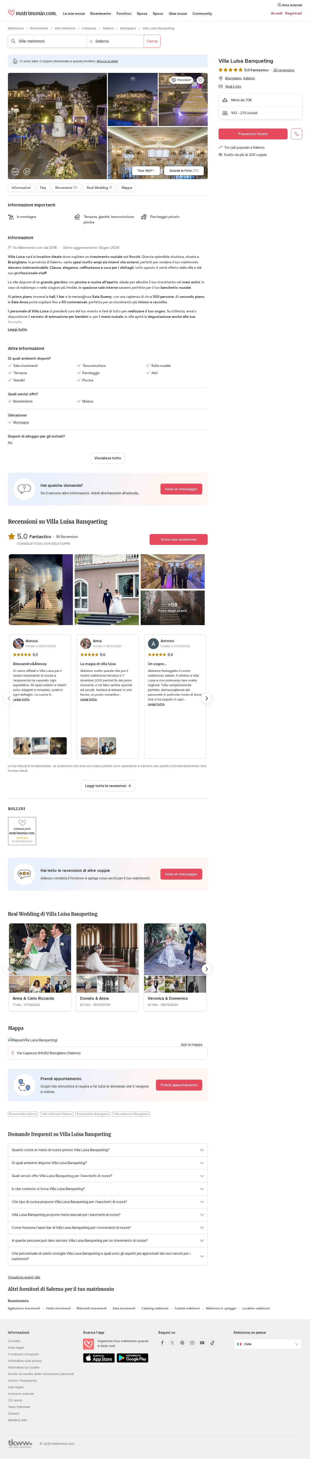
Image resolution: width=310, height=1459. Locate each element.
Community (202, 13)
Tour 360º (146, 171)
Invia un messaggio (181, 489)
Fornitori (124, 13)
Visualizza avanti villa (24, 1277)
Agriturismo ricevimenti (24, 1308)
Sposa (142, 13)
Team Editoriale (19, 1407)
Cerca (152, 41)
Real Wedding (99, 187)
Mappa (127, 187)
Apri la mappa (191, 1044)
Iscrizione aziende (21, 1394)
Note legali (16, 1348)
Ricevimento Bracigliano (93, 1114)
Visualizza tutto (107, 458)
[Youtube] (202, 1343)
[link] (40, 967)
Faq (43, 187)
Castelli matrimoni (187, 1308)
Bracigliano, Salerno (240, 78)
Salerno (109, 28)
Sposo (158, 13)
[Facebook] (162, 1343)
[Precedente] (9, 698)
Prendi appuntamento (179, 1085)
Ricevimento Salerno (23, 1114)
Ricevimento (100, 13)
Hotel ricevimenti (58, 1308)
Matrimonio (16, 28)
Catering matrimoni (154, 1308)
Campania (89, 28)
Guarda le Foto (184, 171)
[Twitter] (172, 1343)
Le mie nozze (74, 13)
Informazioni (21, 187)
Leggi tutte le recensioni (105, 786)
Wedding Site (17, 1420)
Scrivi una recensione (178, 539)
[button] (108, 489)
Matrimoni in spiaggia (221, 1308)
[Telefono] (296, 134)
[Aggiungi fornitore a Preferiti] (200, 80)
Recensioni (66, 187)
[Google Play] (132, 1362)
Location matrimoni (256, 1308)
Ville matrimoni (65, 28)
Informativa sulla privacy (25, 1361)
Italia (247, 1344)
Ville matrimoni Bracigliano (131, 1114)
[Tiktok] (212, 1343)
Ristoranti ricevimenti (91, 1308)
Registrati (293, 13)
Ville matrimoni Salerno (57, 1114)
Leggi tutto (17, 329)
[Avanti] (207, 698)
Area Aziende (291, 5)
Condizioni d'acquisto (23, 1354)
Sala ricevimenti (124, 1308)
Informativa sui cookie (23, 1367)
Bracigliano (128, 28)
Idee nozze (178, 13)
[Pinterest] (182, 1343)
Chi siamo (15, 1400)
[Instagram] (192, 1343)
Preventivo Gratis (253, 134)
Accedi (276, 13)
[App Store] (99, 1362)
